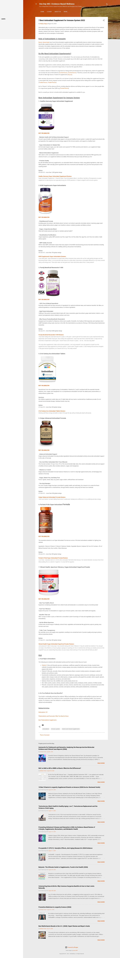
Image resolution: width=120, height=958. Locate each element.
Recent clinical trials (44, 42)
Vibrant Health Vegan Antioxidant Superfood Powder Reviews (56, 644)
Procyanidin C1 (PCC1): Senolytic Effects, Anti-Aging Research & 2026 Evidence (65, 848)
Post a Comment (44, 735)
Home (42, 11)
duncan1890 (75, 950)
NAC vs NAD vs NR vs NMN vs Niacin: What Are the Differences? (60, 768)
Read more (101, 763)
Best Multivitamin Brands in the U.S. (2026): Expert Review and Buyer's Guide (64, 926)
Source (70, 74)
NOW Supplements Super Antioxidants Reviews (52, 256)
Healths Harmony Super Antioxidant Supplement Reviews (55, 176)
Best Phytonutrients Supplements (47, 720)
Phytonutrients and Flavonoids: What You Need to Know (53, 716)
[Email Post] (43, 725)
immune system (55, 729)
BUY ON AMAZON (44, 450)
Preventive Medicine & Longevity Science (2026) (55, 907)
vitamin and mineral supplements (71, 729)
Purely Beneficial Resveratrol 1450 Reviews (51, 335)
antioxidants (46, 729)
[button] (104, 20)
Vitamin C (44, 665)
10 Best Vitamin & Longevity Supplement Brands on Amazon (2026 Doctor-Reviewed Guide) (69, 787)
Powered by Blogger (72, 947)
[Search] (107, 4)
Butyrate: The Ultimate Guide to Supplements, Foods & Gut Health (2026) (63, 867)
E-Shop (49, 11)
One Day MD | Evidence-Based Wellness (56, 4)
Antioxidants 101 (43, 712)
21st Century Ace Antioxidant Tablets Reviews (52, 411)
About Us (58, 11)
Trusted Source (63, 72)
